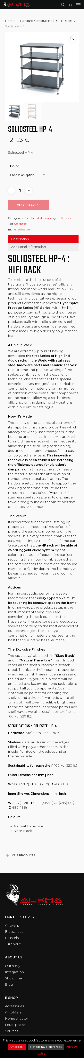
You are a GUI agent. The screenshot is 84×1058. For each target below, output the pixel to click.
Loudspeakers (16, 1025)
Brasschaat (14, 932)
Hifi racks (65, 21)
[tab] (43, 239)
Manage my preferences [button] (46, 1046)
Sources (11, 1031)
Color (14, 166)
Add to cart (28, 205)
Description (20, 239)
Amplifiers (13, 1012)
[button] (78, 5)
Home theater (16, 1018)
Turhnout (13, 944)
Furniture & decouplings (37, 21)
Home (9, 21)
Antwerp (12, 925)
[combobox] (27, 175)
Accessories (14, 1006)
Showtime (13, 978)
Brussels (12, 938)
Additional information (28, 247)
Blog (9, 984)
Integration (14, 972)
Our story (12, 966)
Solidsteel (20, 223)
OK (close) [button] (16, 1046)
